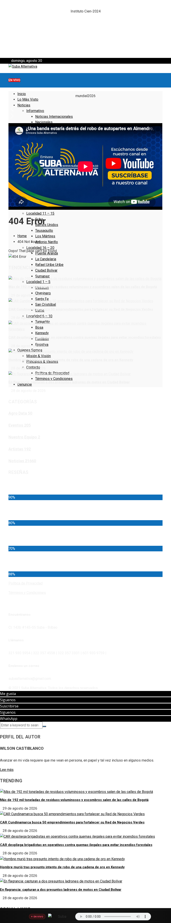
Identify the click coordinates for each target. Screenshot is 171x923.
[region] (85, 29)
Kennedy (42, 333)
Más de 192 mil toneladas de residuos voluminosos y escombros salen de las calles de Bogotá (82, 287)
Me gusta (8, 693)
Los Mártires (45, 236)
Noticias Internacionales (54, 116)
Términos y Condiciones (54, 379)
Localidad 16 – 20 (40, 248)
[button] (85, 22)
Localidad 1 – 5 (38, 282)
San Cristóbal (45, 304)
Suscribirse (9, 706)
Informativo (35, 111)
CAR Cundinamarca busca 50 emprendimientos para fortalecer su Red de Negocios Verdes (80, 309)
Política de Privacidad (25, 583)
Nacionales (44, 122)
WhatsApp (8, 718)
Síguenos (8, 699)
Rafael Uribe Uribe (49, 265)
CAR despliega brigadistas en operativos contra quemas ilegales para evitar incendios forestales (84, 337)
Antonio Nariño (46, 242)
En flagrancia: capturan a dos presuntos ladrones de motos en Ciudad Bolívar (69, 382)
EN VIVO (14, 80)
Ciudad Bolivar (46, 270)
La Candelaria (45, 259)
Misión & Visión (38, 356)
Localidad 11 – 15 (40, 213)
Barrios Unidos (46, 225)
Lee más (7, 770)
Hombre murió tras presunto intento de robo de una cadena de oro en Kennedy (70, 360)
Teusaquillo (44, 230)
